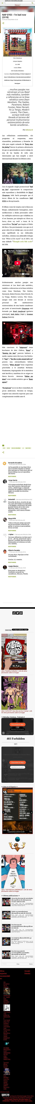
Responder (12, 476)
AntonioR (11, 499)
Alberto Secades (14, 550)
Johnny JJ (29, 130)
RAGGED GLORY (6, 1002)
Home (18, 964)
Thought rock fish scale (22, 241)
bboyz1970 (12, 518)
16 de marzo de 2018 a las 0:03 (17, 520)
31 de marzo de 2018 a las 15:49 (17, 568)
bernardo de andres (15, 463)
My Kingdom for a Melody (7, 984)
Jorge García (12, 480)
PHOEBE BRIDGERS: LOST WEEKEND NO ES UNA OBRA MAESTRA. (7, 1054)
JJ (23, 448)
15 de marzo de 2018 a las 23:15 (23, 499)
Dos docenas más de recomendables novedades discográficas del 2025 (20, 952)
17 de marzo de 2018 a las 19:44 (22, 534)
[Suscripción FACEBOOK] (14, 614)
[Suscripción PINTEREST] (21, 614)
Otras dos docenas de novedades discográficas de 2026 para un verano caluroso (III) (22, 900)
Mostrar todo (4, 1092)
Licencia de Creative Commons (22, 1097)
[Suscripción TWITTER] (17, 614)
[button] (3, 23)
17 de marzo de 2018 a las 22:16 (17, 552)
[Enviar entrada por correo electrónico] (3, 446)
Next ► (31, 964)
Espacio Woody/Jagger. (19, 1096)
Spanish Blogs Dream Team (6, 1065)
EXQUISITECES (7, 1038)
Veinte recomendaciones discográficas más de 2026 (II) (21, 912)
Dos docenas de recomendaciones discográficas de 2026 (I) (22, 926)
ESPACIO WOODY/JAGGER (14, 1)
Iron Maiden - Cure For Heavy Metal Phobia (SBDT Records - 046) (7, 1082)
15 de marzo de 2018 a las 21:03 (17, 482)
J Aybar (11, 534)
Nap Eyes (28, 448)
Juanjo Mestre (13, 566)
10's (4, 448)
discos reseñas (16, 448)
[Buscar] (32, 3)
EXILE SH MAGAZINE (7, 1016)
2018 (8, 448)
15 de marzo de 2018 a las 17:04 (17, 464)
